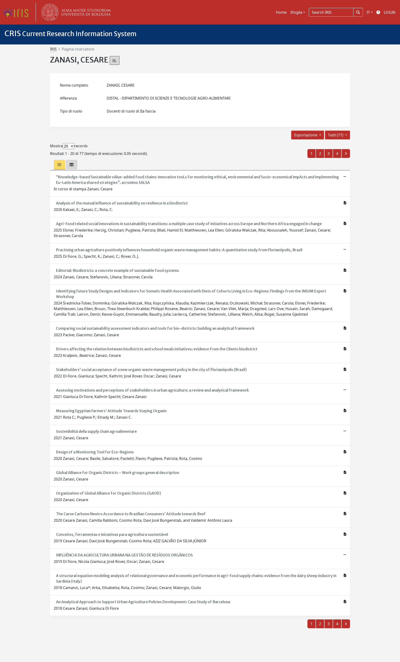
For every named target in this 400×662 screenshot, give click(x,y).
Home (281, 12)
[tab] (59, 164)
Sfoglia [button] (296, 12)
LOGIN (389, 12)
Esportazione (306, 135)
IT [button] (368, 12)
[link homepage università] (75, 12)
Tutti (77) (336, 135)
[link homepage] (17, 12)
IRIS (53, 49)
